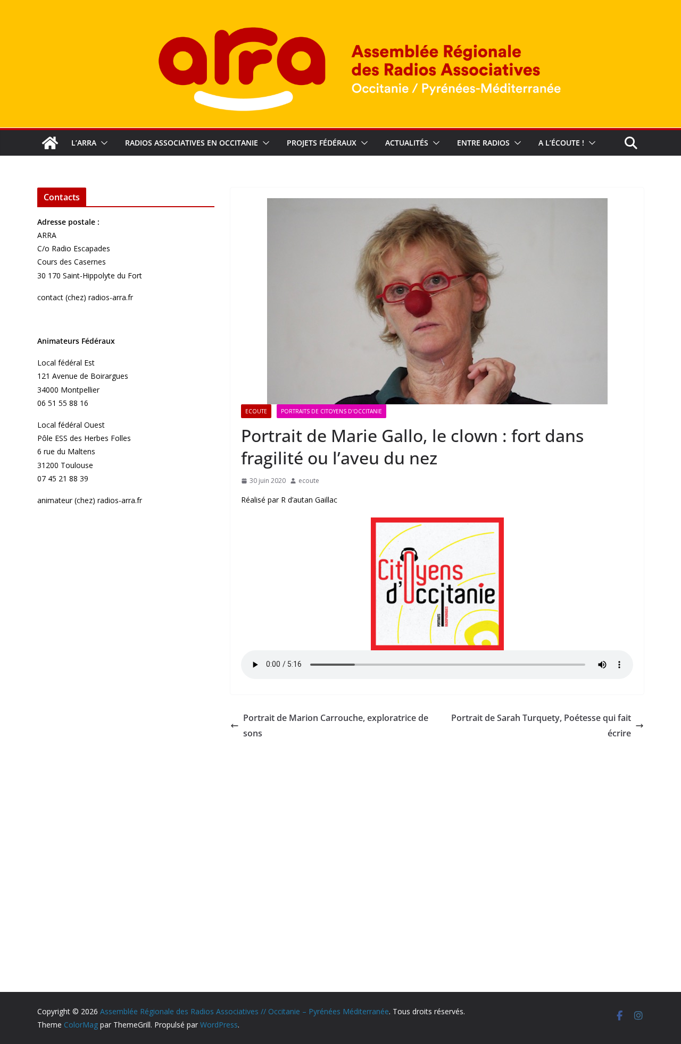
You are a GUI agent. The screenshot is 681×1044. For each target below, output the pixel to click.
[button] (102, 142)
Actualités (406, 143)
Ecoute (256, 411)
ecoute (308, 480)
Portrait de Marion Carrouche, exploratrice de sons (335, 725)
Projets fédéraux (321, 143)
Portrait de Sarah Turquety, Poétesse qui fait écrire (541, 725)
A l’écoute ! (561, 143)
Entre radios (483, 143)
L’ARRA (83, 143)
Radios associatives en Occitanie (191, 143)
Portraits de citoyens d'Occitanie (331, 411)
